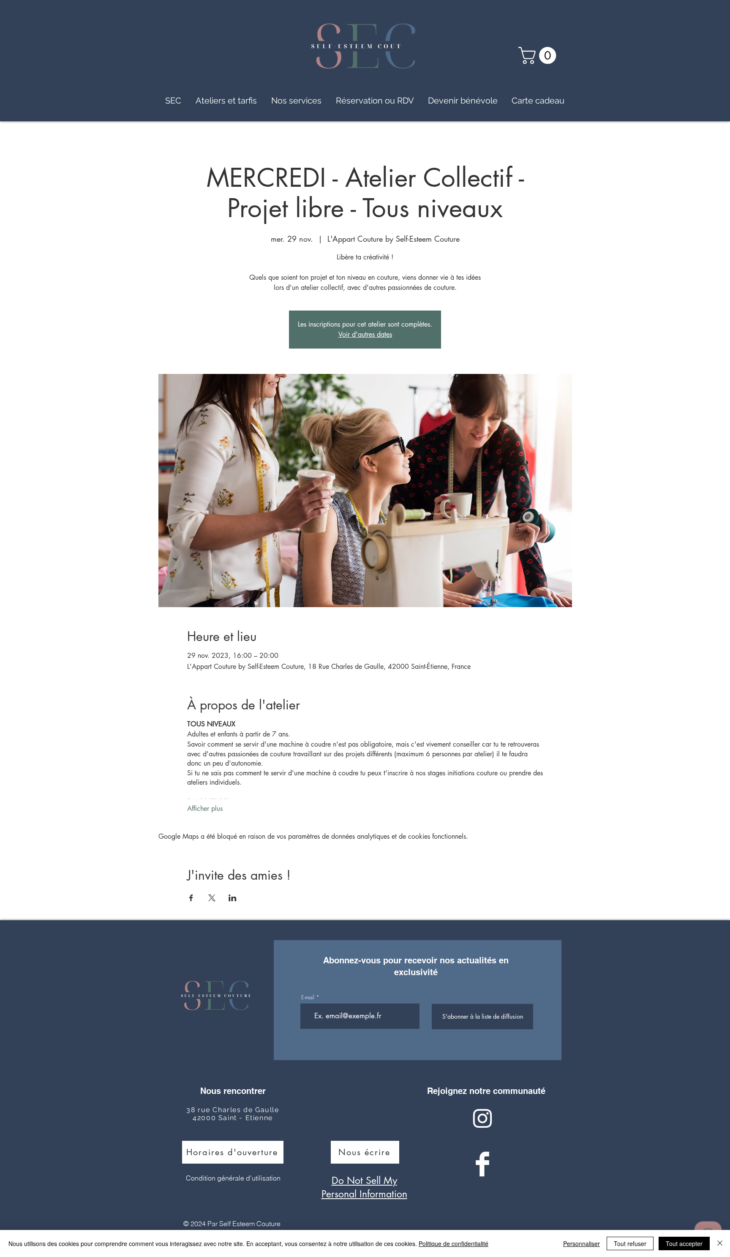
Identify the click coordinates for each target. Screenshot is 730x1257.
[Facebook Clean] (482, 1164)
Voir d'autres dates (365, 334)
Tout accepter (684, 1243)
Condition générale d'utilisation (233, 1178)
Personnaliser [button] (581, 1243)
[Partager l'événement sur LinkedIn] (233, 897)
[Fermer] (720, 1243)
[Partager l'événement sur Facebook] (191, 897)
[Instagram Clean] (482, 1118)
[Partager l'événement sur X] (212, 897)
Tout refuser (630, 1243)
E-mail (307, 997)
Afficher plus (205, 808)
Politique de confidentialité (453, 1243)
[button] (539, 55)
